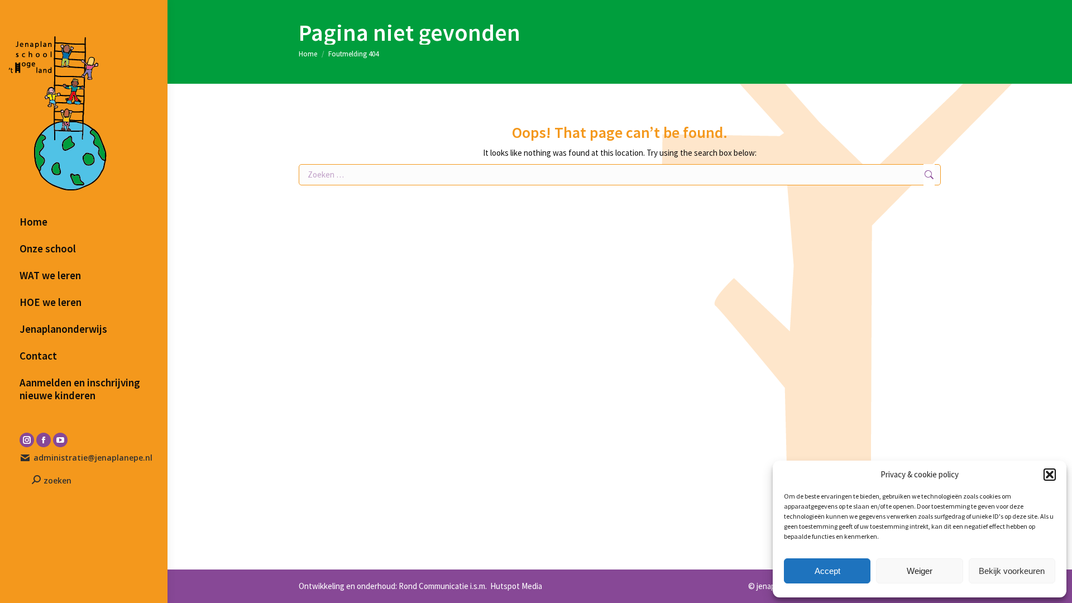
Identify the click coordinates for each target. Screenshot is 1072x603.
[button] (1049, 474)
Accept (827, 571)
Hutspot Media (515, 586)
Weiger (919, 571)
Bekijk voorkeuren (1012, 571)
